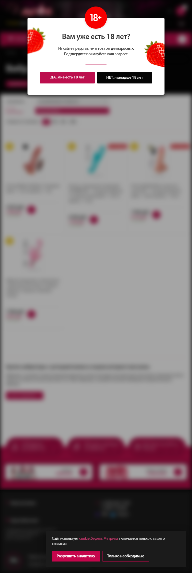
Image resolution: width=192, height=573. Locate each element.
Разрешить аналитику (76, 556)
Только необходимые (125, 556)
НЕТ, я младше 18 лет (124, 78)
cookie (84, 539)
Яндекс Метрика (104, 539)
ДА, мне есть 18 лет (67, 77)
